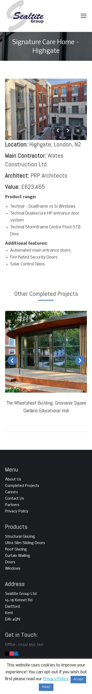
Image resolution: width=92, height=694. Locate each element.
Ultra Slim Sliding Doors (25, 543)
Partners (12, 505)
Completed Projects (22, 486)
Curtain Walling (17, 556)
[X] (7, 654)
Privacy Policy (16, 511)
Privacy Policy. (56, 679)
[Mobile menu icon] (83, 16)
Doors (10, 562)
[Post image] (46, 352)
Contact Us (14, 499)
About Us (13, 479)
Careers (11, 492)
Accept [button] (78, 679)
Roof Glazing (16, 549)
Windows (12, 569)
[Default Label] (11, 654)
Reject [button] (46, 687)
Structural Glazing (20, 537)
